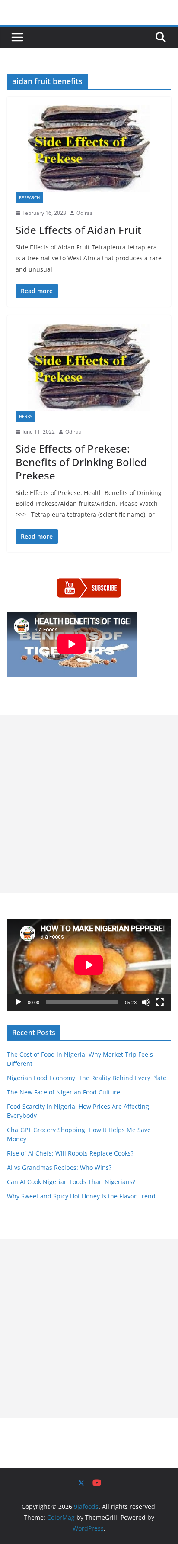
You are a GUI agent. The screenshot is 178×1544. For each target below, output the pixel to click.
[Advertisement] (89, 804)
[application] (89, 965)
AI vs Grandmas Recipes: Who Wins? (59, 1167)
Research (29, 197)
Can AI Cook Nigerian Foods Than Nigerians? (71, 1182)
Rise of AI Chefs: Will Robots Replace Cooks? (70, 1153)
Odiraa (84, 213)
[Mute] (146, 1002)
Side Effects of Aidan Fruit (78, 230)
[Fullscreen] (160, 1002)
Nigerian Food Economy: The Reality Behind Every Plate (86, 1078)
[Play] (18, 1002)
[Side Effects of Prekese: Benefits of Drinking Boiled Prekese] (89, 367)
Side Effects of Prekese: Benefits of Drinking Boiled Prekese (81, 461)
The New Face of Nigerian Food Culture (63, 1092)
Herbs (25, 416)
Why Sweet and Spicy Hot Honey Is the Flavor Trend (81, 1196)
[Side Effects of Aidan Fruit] (89, 148)
